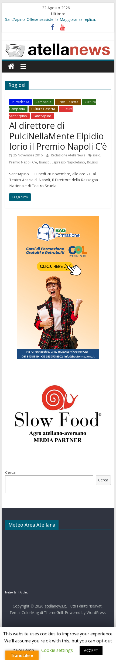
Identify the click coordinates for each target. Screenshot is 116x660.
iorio (96, 155)
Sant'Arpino (42, 116)
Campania (43, 102)
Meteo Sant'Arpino (16, 592)
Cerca (10, 472)
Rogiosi (92, 162)
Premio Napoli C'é (23, 162)
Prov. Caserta (68, 102)
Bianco (44, 162)
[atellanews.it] (58, 44)
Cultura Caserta (43, 109)
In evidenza (20, 102)
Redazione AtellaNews (68, 155)
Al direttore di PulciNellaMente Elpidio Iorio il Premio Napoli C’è (58, 136)
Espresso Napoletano (68, 162)
